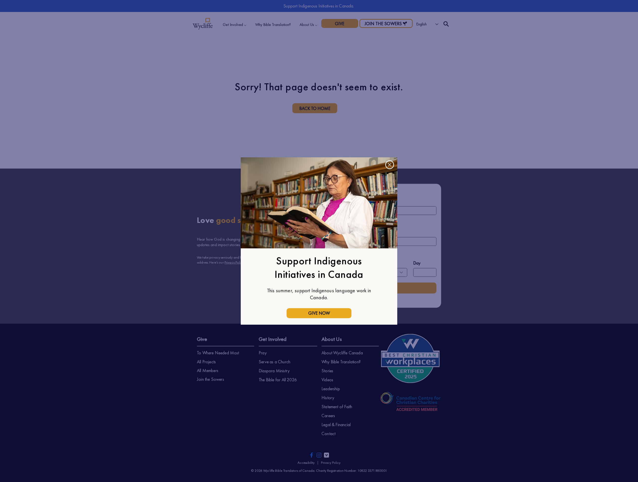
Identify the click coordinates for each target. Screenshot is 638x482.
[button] (389, 164)
